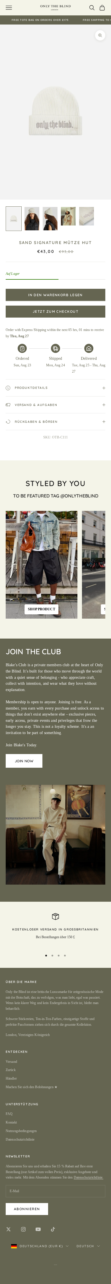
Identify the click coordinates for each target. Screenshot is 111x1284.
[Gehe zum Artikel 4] (68, 216)
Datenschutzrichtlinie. (89, 1177)
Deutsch (85, 1246)
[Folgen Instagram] (23, 1229)
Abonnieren (27, 1209)
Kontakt (11, 1122)
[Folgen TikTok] (53, 1229)
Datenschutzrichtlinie (20, 1139)
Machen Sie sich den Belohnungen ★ (31, 1087)
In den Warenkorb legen (55, 295)
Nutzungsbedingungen (21, 1131)
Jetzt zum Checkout (55, 311)
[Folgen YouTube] (38, 1229)
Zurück (11, 1070)
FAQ (9, 1114)
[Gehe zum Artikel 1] (14, 218)
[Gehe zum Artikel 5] (86, 216)
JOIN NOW (24, 761)
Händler (11, 1078)
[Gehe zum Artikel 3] (50, 218)
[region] (55, 929)
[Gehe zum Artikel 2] (32, 218)
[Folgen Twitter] (8, 1229)
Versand (11, 1062)
